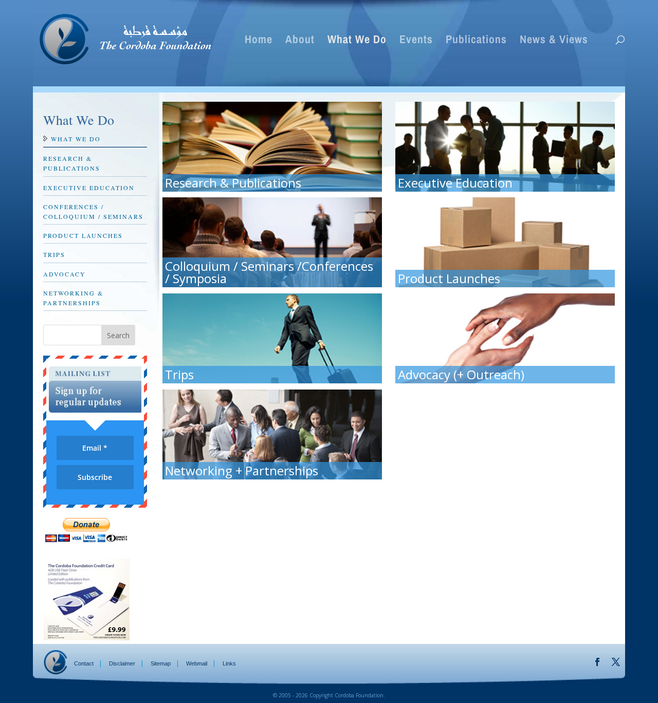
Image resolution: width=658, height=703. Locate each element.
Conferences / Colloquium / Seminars (93, 211)
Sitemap (161, 663)
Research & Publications (71, 163)
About (300, 41)
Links (229, 663)
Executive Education (89, 187)
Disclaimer (122, 663)
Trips (54, 254)
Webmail (196, 663)
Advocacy (64, 274)
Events (416, 41)
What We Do (357, 41)
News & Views (554, 41)
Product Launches (83, 235)
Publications (476, 41)
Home (258, 41)
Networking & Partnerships (73, 298)
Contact (84, 663)
